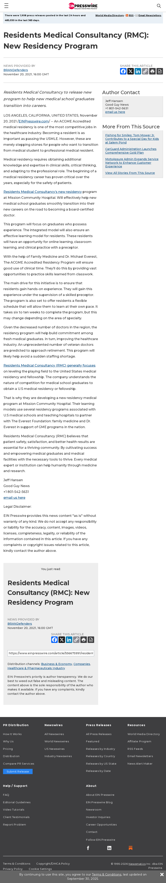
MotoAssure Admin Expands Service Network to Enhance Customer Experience (132, 162)
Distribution (11, 756)
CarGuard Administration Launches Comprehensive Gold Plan (130, 150)
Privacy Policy (13, 868)
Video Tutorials (13, 809)
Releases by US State (101, 763)
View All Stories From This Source (130, 173)
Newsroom (93, 809)
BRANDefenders (15, 70)
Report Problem (14, 824)
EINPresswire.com (34, 121)
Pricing (8, 748)
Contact (92, 831)
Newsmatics (137, 863)
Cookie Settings (40, 868)
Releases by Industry (100, 748)
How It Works (12, 734)
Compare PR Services (18, 763)
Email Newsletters (149, 15)
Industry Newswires (58, 756)
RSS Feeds (135, 748)
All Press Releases (98, 734)
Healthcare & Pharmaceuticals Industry (36, 668)
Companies (81, 664)
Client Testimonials (16, 817)
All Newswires (54, 734)
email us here (14, 498)
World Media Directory (109, 15)
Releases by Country (100, 756)
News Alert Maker (140, 763)
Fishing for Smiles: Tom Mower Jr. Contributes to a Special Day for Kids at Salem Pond (132, 138)
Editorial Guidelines (16, 802)
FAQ (6, 794)
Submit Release (18, 771)
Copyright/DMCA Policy (53, 863)
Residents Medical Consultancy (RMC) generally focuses (49, 365)
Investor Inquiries (98, 817)
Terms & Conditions (16, 863)
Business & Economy (56, 664)
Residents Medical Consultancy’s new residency (42, 192)
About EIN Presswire (100, 794)
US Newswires (55, 748)
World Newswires (57, 741)
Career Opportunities (101, 824)
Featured (92, 741)
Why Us (8, 741)
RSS (131, 15)
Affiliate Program (139, 741)
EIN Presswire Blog (99, 802)
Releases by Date (98, 770)
